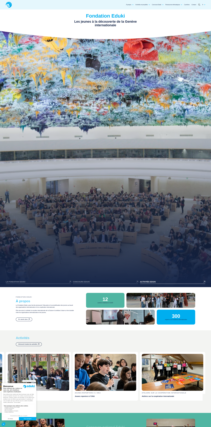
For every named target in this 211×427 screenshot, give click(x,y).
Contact (194, 4)
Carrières (187, 4)
